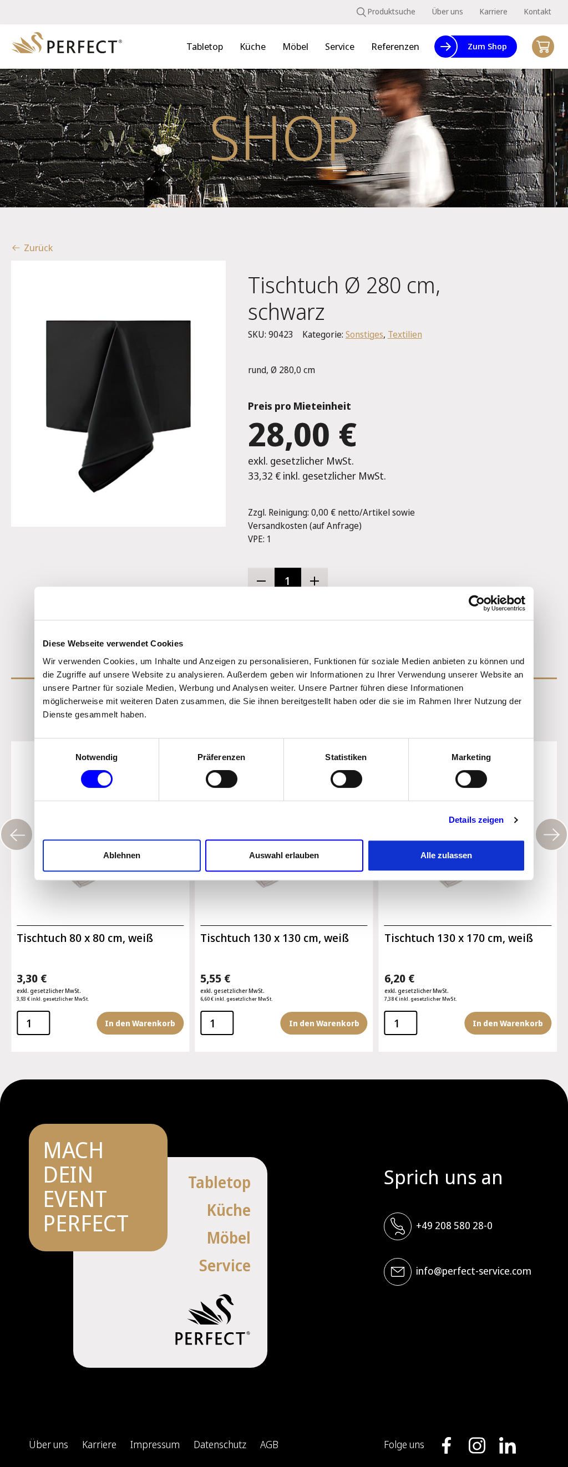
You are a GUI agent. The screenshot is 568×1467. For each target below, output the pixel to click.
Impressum (155, 1444)
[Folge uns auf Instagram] (477, 1445)
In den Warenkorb (140, 1023)
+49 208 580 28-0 (454, 1225)
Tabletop (219, 1182)
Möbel (229, 1237)
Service (225, 1265)
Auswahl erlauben (284, 855)
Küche (229, 1209)
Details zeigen (476, 819)
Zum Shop (487, 46)
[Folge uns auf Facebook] (446, 1445)
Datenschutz (220, 1444)
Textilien (405, 334)
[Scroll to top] (543, 1442)
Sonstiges (364, 334)
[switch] (221, 779)
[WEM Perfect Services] (66, 47)
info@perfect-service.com (473, 1270)
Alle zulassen (446, 855)
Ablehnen (121, 855)
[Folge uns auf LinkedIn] (507, 1445)
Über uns (447, 11)
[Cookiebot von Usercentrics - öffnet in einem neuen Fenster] (476, 603)
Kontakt (537, 11)
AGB (269, 1444)
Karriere (494, 11)
